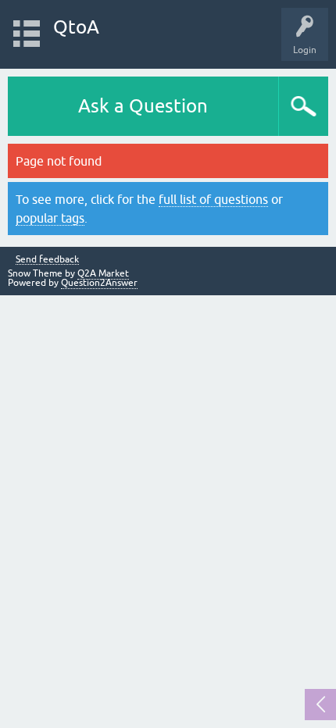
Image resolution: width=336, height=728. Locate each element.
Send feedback (47, 260)
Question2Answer (99, 282)
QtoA (76, 26)
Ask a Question (143, 105)
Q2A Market (103, 273)
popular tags (50, 218)
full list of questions (213, 199)
